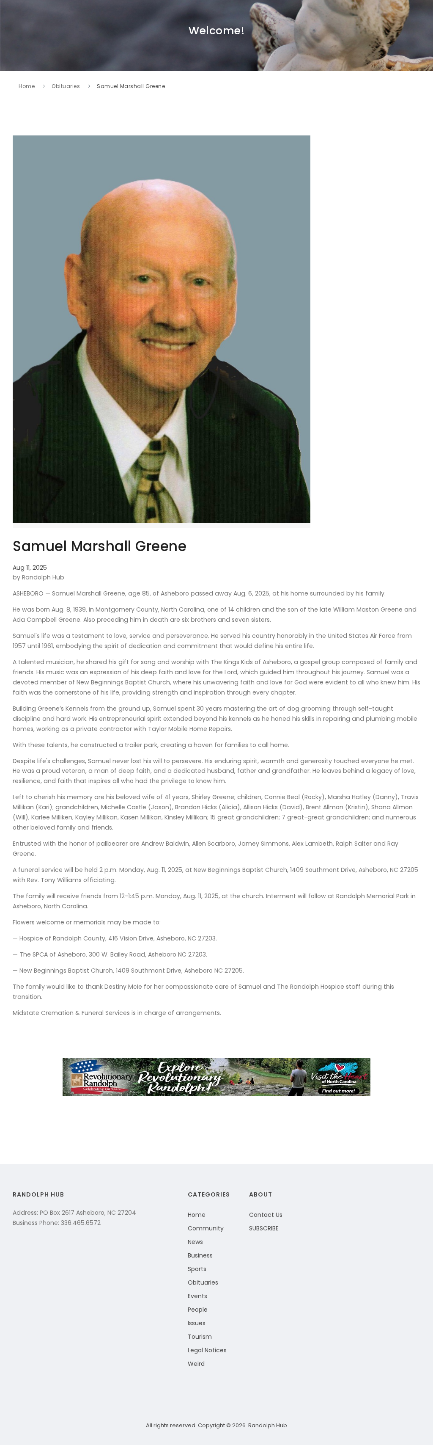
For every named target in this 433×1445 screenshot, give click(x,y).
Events (197, 1296)
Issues (197, 1323)
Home (27, 86)
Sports (197, 1269)
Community (206, 1228)
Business (200, 1255)
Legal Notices (207, 1350)
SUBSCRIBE (264, 1228)
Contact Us (265, 1215)
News (195, 1242)
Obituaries (66, 86)
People (198, 1309)
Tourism (200, 1336)
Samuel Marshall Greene (131, 86)
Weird (196, 1364)
